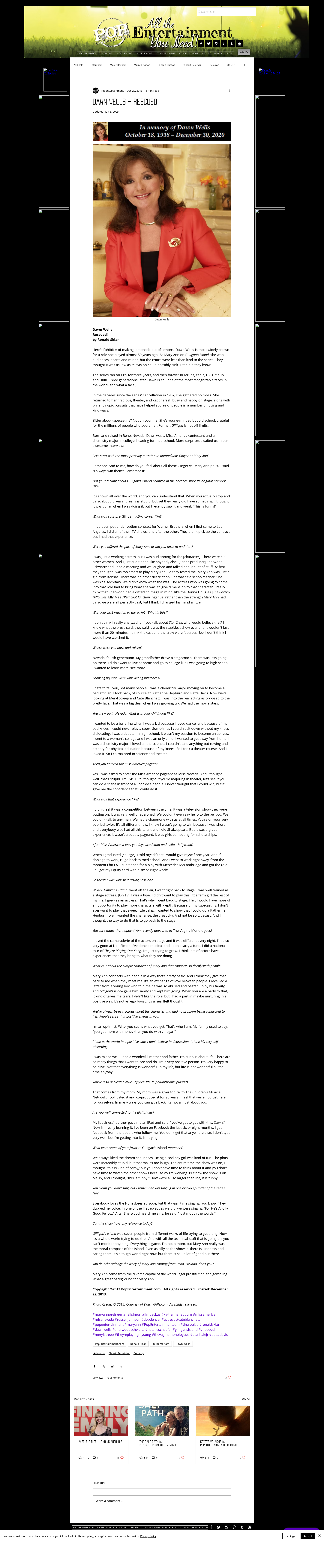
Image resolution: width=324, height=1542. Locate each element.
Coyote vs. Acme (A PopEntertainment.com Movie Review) (219, 1444)
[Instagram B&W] (216, 43)
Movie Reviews (118, 65)
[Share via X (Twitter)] (103, 1366)
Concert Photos (166, 65)
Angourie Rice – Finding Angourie (100, 1442)
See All (246, 1398)
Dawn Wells (183, 1344)
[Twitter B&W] (208, 43)
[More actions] (229, 90)
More (230, 65)
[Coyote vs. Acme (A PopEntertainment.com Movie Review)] (223, 1421)
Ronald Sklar (138, 1344)
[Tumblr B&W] (231, 43)
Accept (308, 1536)
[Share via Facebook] (94, 1366)
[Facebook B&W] (201, 43)
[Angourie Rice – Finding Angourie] (101, 1421)
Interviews (96, 65)
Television (213, 65)
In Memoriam (160, 1344)
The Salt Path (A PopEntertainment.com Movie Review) (158, 1444)
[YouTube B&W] (239, 43)
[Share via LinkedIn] (113, 1366)
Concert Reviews (191, 65)
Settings (290, 1536)
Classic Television (119, 1353)
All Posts (78, 65)
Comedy (139, 1353)
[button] (245, 64)
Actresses (99, 1353)
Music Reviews (142, 65)
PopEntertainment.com (109, 1344)
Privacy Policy (148, 1536)
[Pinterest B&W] (224, 43)
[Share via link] (122, 1366)
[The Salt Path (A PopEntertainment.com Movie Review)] (162, 1421)
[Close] (319, 1536)
